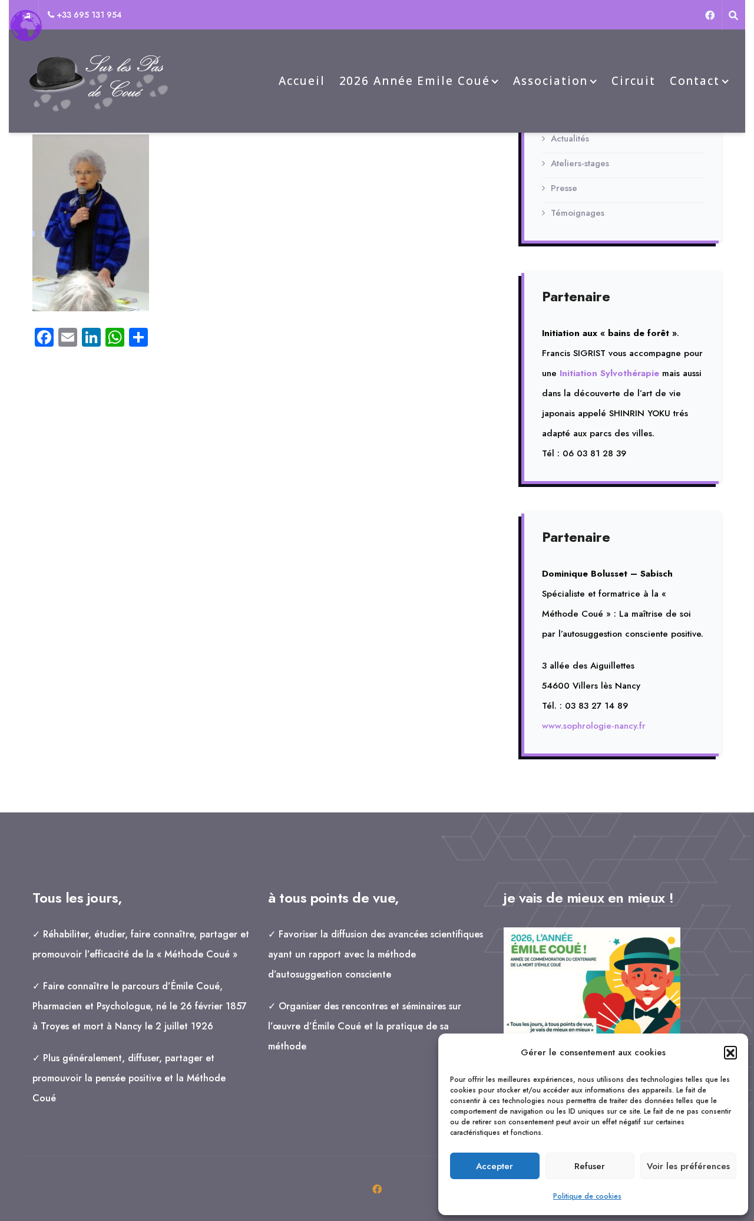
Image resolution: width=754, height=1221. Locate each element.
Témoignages (577, 212)
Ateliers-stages (580, 163)
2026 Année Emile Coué (414, 81)
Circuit (633, 81)
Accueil (302, 81)
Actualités (570, 138)
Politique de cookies (587, 1196)
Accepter (494, 1166)
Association (550, 81)
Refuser (589, 1166)
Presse (564, 188)
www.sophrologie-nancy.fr (594, 725)
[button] (730, 1052)
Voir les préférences (688, 1166)
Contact (695, 81)
